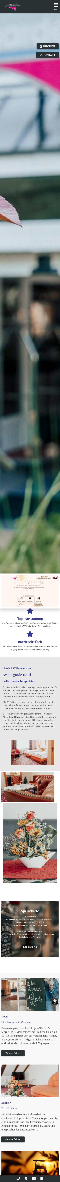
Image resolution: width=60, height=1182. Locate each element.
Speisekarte (30, 946)
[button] (56, 577)
